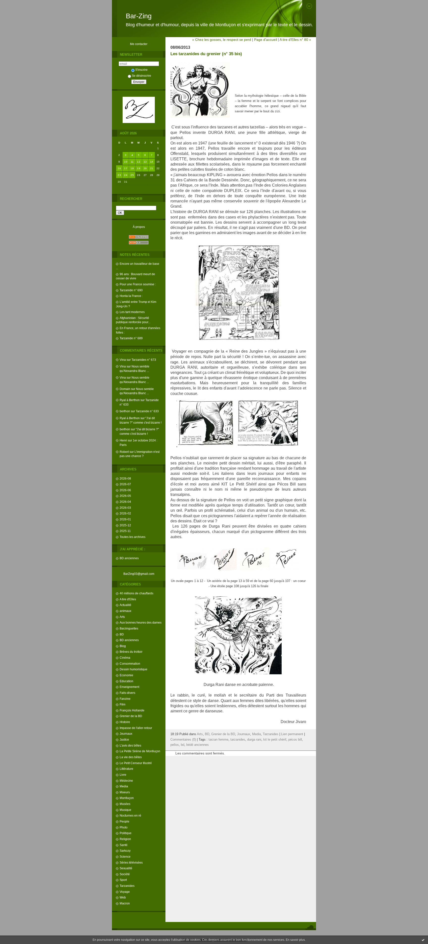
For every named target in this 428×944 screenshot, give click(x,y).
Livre (123, 774)
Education (126, 681)
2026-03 (125, 507)
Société (125, 874)
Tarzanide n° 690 (131, 290)
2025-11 (125, 531)
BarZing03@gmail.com (138, 573)
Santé (124, 845)
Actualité (125, 604)
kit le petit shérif (274, 739)
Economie (126, 675)
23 (119, 175)
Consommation (130, 663)
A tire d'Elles (128, 599)
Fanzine (125, 698)
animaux (125, 610)
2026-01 (125, 519)
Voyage (125, 891)
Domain (125, 388)
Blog (123, 646)
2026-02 (125, 513)
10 (125, 161)
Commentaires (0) (183, 739)
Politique (126, 833)
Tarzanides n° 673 (144, 359)
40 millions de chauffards (136, 593)
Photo (124, 827)
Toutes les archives (132, 536)
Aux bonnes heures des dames (140, 622)
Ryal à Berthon (130, 400)
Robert (124, 451)
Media (124, 786)
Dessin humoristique (133, 669)
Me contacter (138, 44)
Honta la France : (131, 295)
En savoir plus (295, 940)
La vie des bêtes (131, 757)
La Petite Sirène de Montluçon (140, 751)
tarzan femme (218, 739)
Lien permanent (292, 734)
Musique (125, 809)
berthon (125, 411)
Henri (123, 440)
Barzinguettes (129, 628)
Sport (123, 879)
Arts (122, 616)
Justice (124, 739)
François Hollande (132, 710)
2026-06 (125, 490)
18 (132, 168)
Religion (125, 839)
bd (182, 745)
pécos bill (295, 739)
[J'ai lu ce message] (423, 940)
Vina (123, 359)
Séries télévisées (131, 862)
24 (125, 175)
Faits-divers (127, 692)
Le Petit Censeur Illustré (136, 763)
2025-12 (125, 525)
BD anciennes (129, 558)
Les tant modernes (132, 312)
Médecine (126, 780)
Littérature (126, 768)
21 (151, 168)
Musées (125, 803)
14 (151, 161)
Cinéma (125, 657)
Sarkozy (125, 850)
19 (138, 168)
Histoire (125, 722)
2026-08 (125, 478)
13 (145, 161)
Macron (125, 903)
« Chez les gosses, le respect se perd (221, 40)
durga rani (254, 739)
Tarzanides (127, 885)
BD (122, 634)
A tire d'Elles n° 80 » (295, 40)
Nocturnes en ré (130, 815)
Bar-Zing (139, 16)
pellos (174, 745)
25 (132, 175)
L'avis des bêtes (130, 745)
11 (132, 161)
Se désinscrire (141, 75)
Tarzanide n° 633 (147, 411)
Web (123, 897)
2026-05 (125, 495)
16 (119, 168)
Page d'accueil (265, 40)
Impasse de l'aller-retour (136, 727)
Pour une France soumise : (138, 284)
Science (125, 856)
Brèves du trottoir (131, 651)
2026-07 (125, 484)
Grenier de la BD (131, 716)
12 (138, 161)
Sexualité (126, 868)
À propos (139, 226)
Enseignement (129, 686)
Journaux (126, 733)
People (124, 821)
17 (125, 168)
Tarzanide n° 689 (131, 338)
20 (145, 168)
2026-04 (125, 501)
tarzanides (237, 739)
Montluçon (127, 797)
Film (122, 704)
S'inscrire (141, 69)
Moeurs (125, 792)
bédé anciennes (197, 745)
